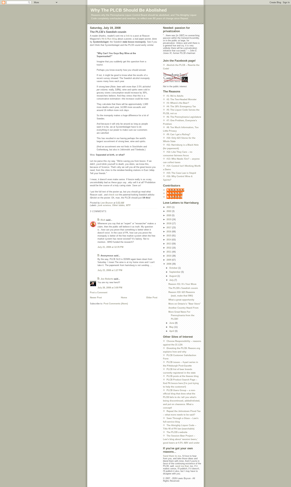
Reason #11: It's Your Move (182, 284)
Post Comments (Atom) (116, 303)
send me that (182, 466)
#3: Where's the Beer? (178, 103)
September (175, 272)
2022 (169, 211)
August (173, 276)
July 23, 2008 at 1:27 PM (110, 270)
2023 (169, 207)
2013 (169, 243)
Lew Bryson (176, 197)
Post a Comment (98, 292)
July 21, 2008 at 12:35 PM (110, 247)
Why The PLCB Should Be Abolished (129, 10)
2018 (169, 223)
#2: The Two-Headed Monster (182, 99)
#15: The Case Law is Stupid (181, 173)
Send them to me (172, 456)
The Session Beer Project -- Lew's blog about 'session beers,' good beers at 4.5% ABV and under (181, 439)
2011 (169, 251)
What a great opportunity (181, 299)
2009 (169, 260)
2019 (169, 219)
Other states (118, 205)
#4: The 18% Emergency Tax (181, 106)
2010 (169, 256)
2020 (169, 215)
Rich (103, 220)
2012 (169, 247)
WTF (128, 205)
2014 (169, 239)
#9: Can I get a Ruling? (178, 134)
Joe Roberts (107, 279)
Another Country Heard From (183, 308)
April (172, 331)
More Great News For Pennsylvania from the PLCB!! (181, 315)
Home (124, 297)
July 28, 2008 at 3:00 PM (110, 287)
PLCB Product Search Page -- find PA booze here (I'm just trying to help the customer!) (181, 383)
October (173, 268)
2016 (169, 231)
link (128, 36)
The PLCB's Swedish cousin (183, 288)
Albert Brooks (177, 190)
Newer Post (96, 297)
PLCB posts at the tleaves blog (183, 376)
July (171, 280)
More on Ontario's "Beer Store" (184, 304)
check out (113, 194)
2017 (169, 227)
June (172, 323)
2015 (169, 235)
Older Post (151, 297)
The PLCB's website (177, 432)
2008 (169, 264)
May (171, 327)
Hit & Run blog (109, 39)
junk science (104, 205)
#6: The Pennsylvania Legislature (184, 117)
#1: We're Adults (175, 96)
